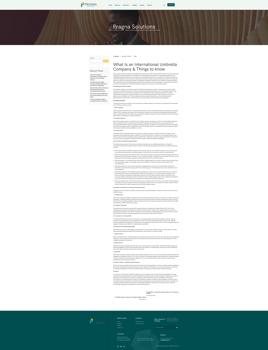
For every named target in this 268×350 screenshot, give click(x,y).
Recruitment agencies (119, 121)
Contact (149, 5)
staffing (169, 112)
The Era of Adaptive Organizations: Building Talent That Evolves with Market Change (98, 77)
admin (117, 56)
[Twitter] (124, 346)
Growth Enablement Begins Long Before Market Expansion (98, 100)
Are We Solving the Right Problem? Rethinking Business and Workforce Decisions (98, 83)
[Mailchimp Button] (177, 327)
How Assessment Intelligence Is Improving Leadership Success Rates (99, 95)
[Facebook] (121, 346)
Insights (134, 5)
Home (110, 5)
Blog (135, 56)
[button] (164, 5)
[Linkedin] (118, 346)
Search (92, 58)
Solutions (125, 5)
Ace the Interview (118, 30)
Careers (142, 5)
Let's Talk (171, 4)
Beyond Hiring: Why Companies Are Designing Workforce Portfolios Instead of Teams (99, 89)
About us (117, 5)
